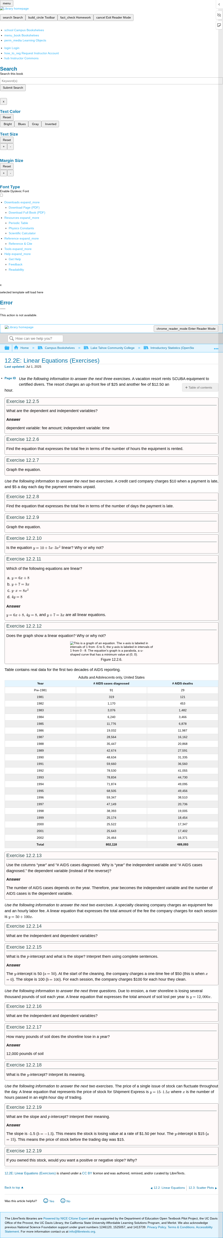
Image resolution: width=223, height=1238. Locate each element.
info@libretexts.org (81, 1231)
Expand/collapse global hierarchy (9, 348)
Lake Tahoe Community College (112, 348)
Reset (7, 117)
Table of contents (200, 387)
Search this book (11, 73)
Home (25, 348)
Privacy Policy (156, 1227)
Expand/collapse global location (216, 347)
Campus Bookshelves (59, 348)
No (68, 1201)
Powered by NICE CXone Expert (66, 1218)
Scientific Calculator (22, 233)
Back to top (12, 1187)
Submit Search (13, 87)
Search (11, 338)
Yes (51, 1201)
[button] (15, 264)
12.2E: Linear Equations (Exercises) (30, 1173)
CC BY (87, 1173)
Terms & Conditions (181, 1227)
